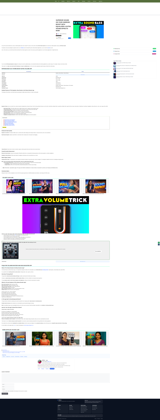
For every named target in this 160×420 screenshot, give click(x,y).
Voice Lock (12, 356)
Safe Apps (25, 356)
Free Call (89, 1)
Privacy (95, 418)
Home (56, 1)
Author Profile (52, 368)
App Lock (4, 356)
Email (39, 368)
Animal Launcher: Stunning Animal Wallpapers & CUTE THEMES (11, 352)
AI (58, 1)
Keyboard (73, 1)
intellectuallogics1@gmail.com (28, 325)
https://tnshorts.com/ (82, 261)
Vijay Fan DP (82, 412)
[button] (56, 127)
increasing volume (45, 269)
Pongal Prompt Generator (84, 406)
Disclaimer (59, 409)
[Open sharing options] (159, 244)
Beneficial (63, 1)
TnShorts (22, 47)
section (49, 47)
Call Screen (94, 1)
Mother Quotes (94, 409)
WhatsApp (83, 1)
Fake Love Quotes (94, 406)
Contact (102, 418)
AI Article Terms (71, 409)
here (14, 325)
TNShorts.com (49, 361)
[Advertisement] (25, 8)
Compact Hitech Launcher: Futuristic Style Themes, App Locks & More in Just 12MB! (14, 351)
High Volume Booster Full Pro (10, 125)
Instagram (42, 368)
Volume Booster (58, 35)
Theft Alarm (21, 356)
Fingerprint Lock (8, 356)
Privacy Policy (71, 406)
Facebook (47, 368)
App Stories (100, 1)
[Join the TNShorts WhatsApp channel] (159, 242)
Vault (78, 1)
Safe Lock (68, 1)
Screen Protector (17, 356)
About (58, 406)
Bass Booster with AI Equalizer (10, 119)
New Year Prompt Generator (84, 409)
